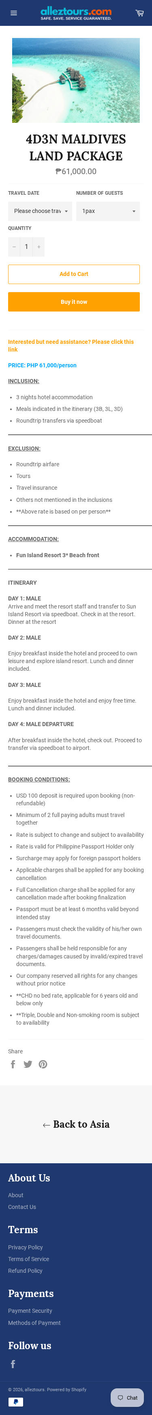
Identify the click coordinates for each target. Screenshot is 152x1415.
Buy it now (74, 302)
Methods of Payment (34, 1323)
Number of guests (99, 193)
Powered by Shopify (66, 1389)
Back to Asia (80, 1124)
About (16, 1195)
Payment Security (30, 1311)
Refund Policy (25, 1271)
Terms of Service (28, 1259)
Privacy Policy (25, 1247)
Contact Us (22, 1207)
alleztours (35, 1389)
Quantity (19, 228)
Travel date (23, 193)
